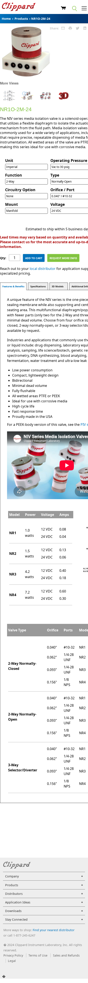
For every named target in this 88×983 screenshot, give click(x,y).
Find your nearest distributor (54, 930)
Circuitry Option (20, 189)
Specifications (38, 286)
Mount (11, 204)
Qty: (3, 258)
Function (13, 175)
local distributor (43, 268)
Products (21, 19)
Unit (9, 160)
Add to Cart (33, 258)
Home (6, 19)
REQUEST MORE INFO (63, 258)
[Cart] (63, 8)
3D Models (57, 286)
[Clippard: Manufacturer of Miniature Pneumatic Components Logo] (19, 7)
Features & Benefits (13, 286)
